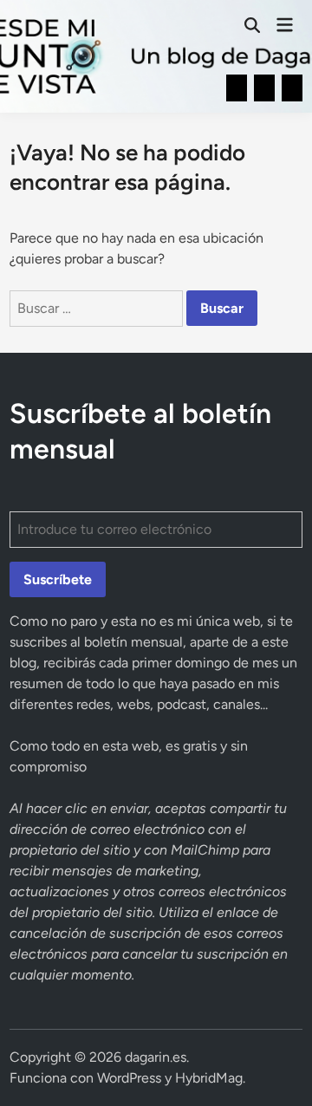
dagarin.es (155, 1057)
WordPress (129, 1078)
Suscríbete (57, 579)
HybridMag (209, 1078)
